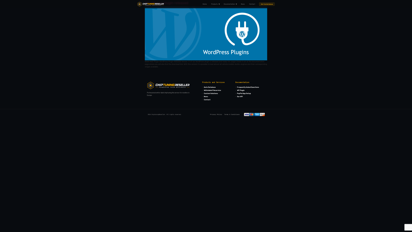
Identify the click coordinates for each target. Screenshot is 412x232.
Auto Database (210, 87)
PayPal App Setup (244, 93)
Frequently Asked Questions (248, 87)
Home (205, 4)
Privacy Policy (216, 114)
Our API (240, 97)
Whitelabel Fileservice (212, 90)
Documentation (229, 4)
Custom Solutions (211, 93)
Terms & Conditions (232, 114)
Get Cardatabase (267, 4)
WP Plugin (241, 90)
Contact (252, 4)
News (243, 4)
